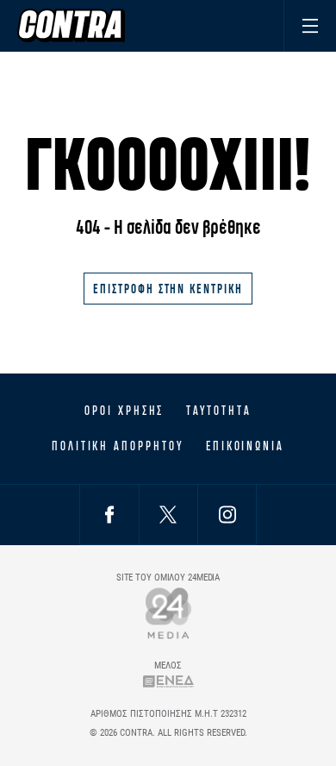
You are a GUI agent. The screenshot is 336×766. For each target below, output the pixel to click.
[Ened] (168, 681)
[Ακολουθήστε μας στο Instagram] (227, 514)
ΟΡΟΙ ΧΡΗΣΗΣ (124, 411)
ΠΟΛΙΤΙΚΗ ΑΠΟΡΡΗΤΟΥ (118, 446)
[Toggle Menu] (309, 25)
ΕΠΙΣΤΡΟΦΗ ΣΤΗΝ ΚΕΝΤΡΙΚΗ (168, 288)
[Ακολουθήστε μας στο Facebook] (109, 514)
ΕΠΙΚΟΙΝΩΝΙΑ (245, 446)
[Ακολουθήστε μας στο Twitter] (168, 514)
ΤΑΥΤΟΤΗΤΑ (218, 411)
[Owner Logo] (168, 612)
